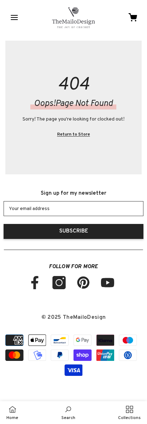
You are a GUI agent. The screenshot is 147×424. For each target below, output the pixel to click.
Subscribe (73, 231)
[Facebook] (35, 282)
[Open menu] (14, 17)
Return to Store (73, 134)
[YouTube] (107, 282)
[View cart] (133, 17)
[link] (68, 413)
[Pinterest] (83, 282)
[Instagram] (59, 282)
